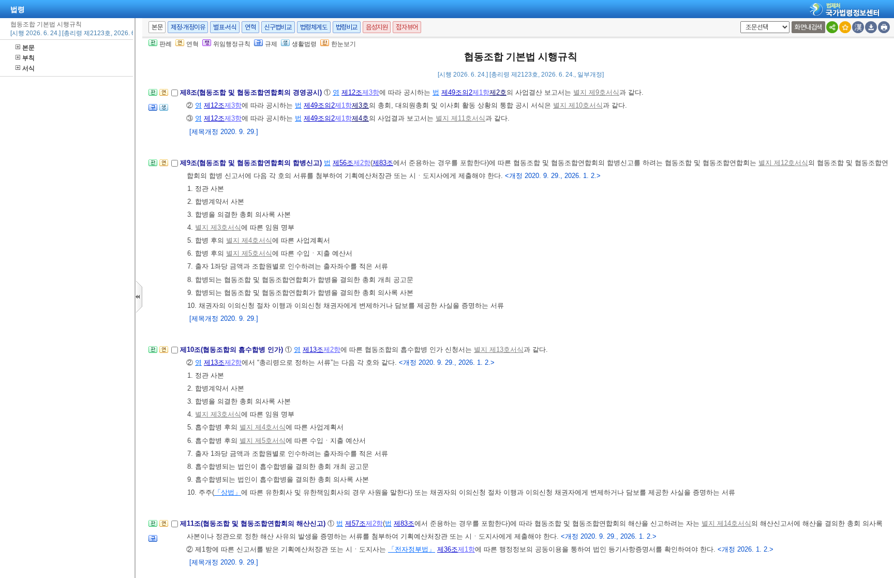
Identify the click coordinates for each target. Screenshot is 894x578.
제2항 (361, 163)
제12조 (351, 92)
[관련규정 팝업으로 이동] (152, 110)
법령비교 (346, 27)
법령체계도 (313, 27)
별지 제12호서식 (783, 163)
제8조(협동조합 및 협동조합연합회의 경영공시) (252, 92)
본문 (28, 47)
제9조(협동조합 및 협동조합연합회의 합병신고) (252, 163)
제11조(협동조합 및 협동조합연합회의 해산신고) (253, 523)
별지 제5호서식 (249, 253)
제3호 (360, 105)
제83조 (383, 163)
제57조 (355, 523)
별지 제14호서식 (726, 523)
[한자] (858, 27)
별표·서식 (224, 27)
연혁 (250, 27)
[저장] (871, 27)
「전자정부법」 (411, 549)
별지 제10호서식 (578, 105)
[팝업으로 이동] (163, 110)
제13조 (313, 349)
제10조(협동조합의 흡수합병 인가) (232, 349)
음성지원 (377, 27)
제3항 (370, 92)
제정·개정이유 (188, 27)
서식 (28, 68)
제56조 (343, 163)
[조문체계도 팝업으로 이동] (152, 95)
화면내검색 (808, 27)
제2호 (497, 92)
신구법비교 (278, 27)
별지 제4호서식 (249, 240)
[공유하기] (832, 27)
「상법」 (227, 492)
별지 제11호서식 (460, 118)
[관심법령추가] (845, 27)
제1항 (480, 92)
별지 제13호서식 (499, 349)
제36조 (447, 549)
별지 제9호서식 (596, 92)
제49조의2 (456, 92)
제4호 (360, 118)
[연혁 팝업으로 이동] (163, 95)
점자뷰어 (407, 27)
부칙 (28, 58)
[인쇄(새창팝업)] (884, 27)
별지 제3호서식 (218, 227)
